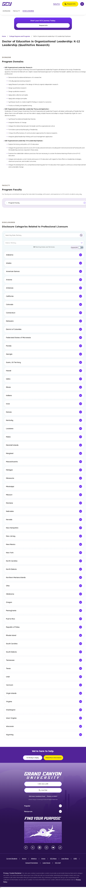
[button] (6, 11)
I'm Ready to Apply (33, 758)
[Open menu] (82, 4)
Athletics (34, 858)
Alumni (24, 858)
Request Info (71, 4)
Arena (43, 858)
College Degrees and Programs (19, 36)
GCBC (75, 858)
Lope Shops (65, 858)
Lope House (46, 863)
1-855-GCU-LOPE (43, 784)
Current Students (11, 858)
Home (4, 36)
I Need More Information (53, 758)
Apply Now (56, 4)
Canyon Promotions (31, 863)
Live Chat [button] (44, 790)
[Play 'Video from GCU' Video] (43, 832)
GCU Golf (58, 863)
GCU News (53, 858)
